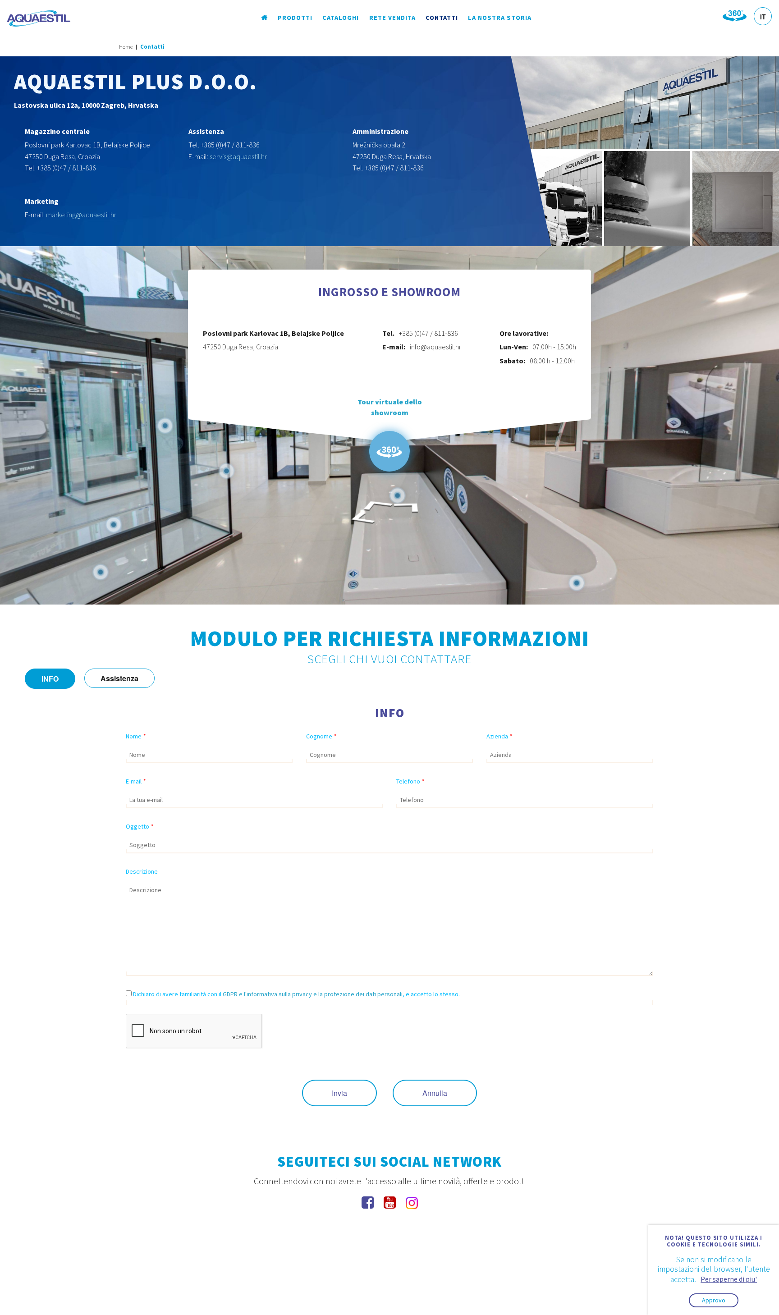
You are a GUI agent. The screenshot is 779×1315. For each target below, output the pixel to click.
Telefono (410, 781)
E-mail (136, 781)
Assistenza (119, 678)
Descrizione (142, 871)
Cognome (321, 736)
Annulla (434, 1093)
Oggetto (139, 826)
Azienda (499, 736)
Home (126, 46)
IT (763, 16)
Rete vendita (392, 18)
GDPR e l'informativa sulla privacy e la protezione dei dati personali (313, 994)
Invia (339, 1093)
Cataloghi (340, 18)
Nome (136, 736)
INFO (50, 679)
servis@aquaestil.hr (238, 156)
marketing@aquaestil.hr (81, 214)
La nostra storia (500, 18)
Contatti (442, 18)
